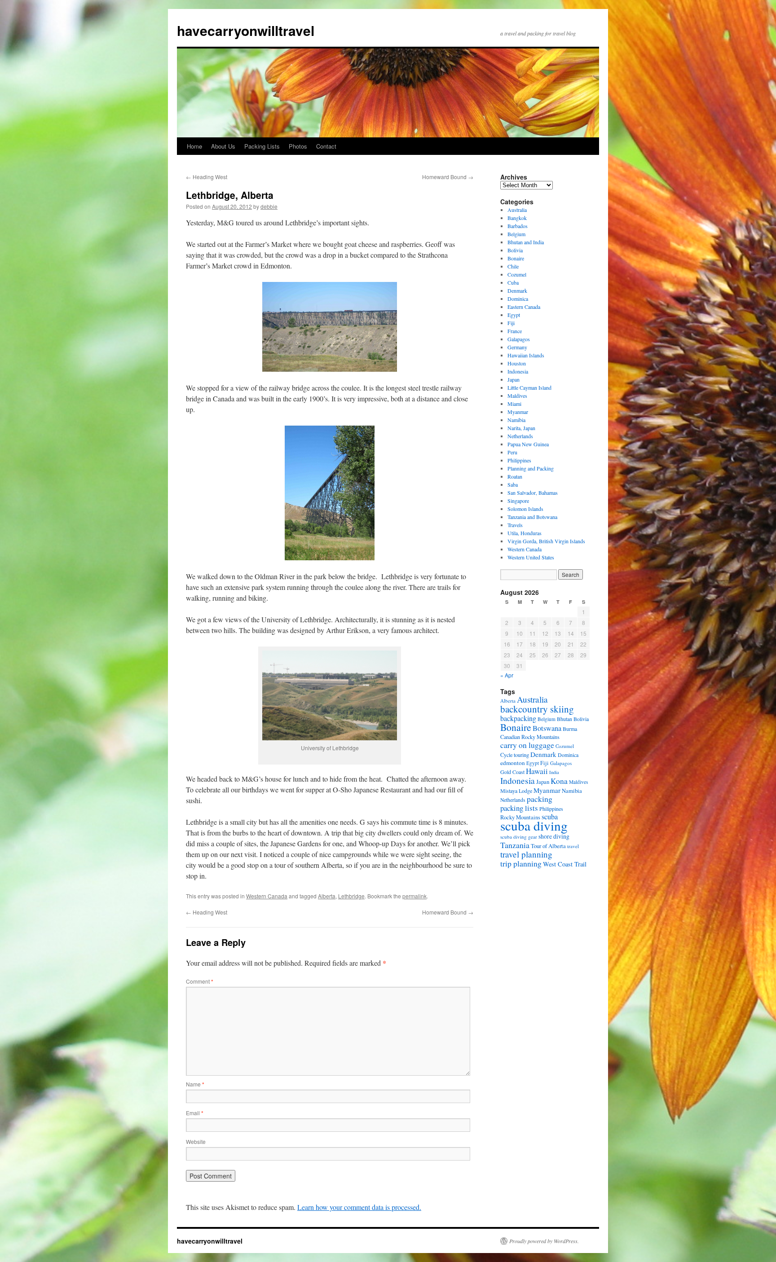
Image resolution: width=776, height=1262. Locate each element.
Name (195, 1084)
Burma (570, 728)
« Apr (506, 675)
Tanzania (514, 845)
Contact (326, 146)
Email (194, 1113)
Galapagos (518, 339)
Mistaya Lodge (516, 790)
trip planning (521, 863)
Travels (515, 524)
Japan (513, 379)
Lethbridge (351, 896)
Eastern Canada (523, 306)
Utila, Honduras (524, 532)
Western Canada (266, 896)
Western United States (530, 557)
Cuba (513, 282)
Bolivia (515, 250)
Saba (512, 484)
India (554, 772)
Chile (513, 266)
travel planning (526, 854)
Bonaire (515, 258)
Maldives (517, 395)
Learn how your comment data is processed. (359, 1207)
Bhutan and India (525, 242)
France (514, 330)
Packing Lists (262, 146)
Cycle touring (514, 754)
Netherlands (520, 436)
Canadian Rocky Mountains (530, 736)
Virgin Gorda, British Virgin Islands (546, 541)
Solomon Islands (525, 508)
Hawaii (537, 771)
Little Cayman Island (529, 387)
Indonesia (517, 371)
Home (194, 146)
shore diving (553, 836)
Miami (514, 403)
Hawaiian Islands (525, 355)
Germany (517, 347)
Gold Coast (512, 771)
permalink (414, 896)
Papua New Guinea (528, 444)
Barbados (517, 225)
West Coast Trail (564, 864)
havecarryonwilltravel (245, 30)
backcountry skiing (537, 709)
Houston (516, 363)
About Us (223, 146)
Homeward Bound (447, 176)
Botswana (547, 728)
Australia (517, 209)
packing (539, 798)
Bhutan (564, 718)
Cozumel (516, 274)
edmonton (512, 763)
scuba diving (534, 825)
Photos (298, 146)
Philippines (519, 460)
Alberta (326, 896)
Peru (512, 452)
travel (573, 846)
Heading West (206, 176)
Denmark (517, 290)
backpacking (518, 718)
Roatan (514, 476)
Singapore (518, 500)
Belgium (516, 233)
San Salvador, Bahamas (532, 492)
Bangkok (517, 217)
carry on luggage (527, 744)
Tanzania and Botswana (532, 516)
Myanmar (517, 411)
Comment (199, 981)
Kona (559, 781)
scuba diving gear (518, 836)
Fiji (511, 322)
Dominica (517, 298)
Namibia (516, 419)
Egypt (513, 314)
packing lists (519, 808)
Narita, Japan (521, 427)
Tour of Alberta (548, 846)
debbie (269, 206)
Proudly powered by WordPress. (544, 1240)
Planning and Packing (530, 468)
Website (196, 1141)
